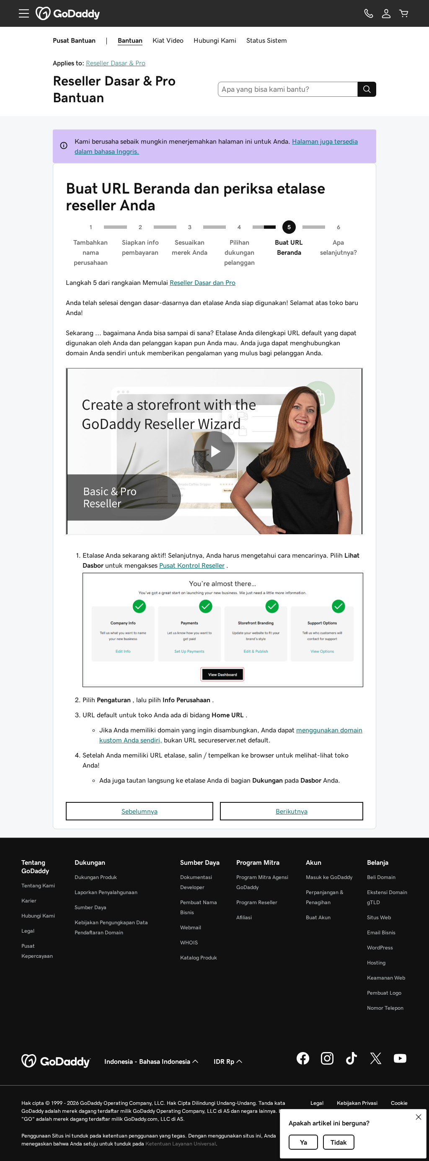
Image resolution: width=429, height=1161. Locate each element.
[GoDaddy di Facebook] (302, 1063)
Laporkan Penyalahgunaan (106, 892)
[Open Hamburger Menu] (20, 13)
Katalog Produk (198, 957)
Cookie (399, 1103)
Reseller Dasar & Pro (115, 62)
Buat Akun (318, 917)
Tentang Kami (38, 885)
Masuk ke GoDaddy (329, 877)
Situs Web (379, 917)
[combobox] (288, 89)
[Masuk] (386, 13)
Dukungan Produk (96, 877)
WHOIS (189, 942)
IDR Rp (224, 1061)
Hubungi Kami (215, 40)
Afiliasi (244, 917)
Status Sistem (266, 40)
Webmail (190, 927)
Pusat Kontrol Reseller (192, 565)
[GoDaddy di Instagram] (327, 1063)
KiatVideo (167, 40)
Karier (28, 900)
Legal (27, 930)
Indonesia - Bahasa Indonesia (147, 1061)
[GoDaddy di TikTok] (351, 1063)
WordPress (380, 947)
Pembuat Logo (384, 993)
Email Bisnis (381, 932)
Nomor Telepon (385, 1008)
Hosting (376, 962)
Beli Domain (381, 877)
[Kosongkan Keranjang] (404, 13)
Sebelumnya (139, 811)
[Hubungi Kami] (369, 13)
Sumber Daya (90, 907)
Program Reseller (256, 902)
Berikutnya (292, 811)
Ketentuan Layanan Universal (180, 1143)
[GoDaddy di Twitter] (375, 1063)
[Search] (367, 89)
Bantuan (130, 40)
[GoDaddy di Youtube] (400, 1063)
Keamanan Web (386, 977)
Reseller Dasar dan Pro (202, 282)
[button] (418, 1117)
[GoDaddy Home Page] (56, 1061)
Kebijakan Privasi (357, 1103)
